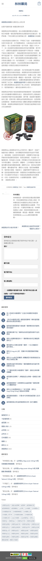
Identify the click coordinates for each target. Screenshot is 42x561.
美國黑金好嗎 (26, 527)
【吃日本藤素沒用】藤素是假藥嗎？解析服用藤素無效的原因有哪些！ (23, 320)
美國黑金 (21, 11)
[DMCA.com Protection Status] (29, 558)
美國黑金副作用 (19, 82)
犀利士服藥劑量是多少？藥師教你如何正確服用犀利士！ (23, 339)
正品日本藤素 (15, 518)
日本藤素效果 (28, 514)
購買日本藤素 (14, 540)
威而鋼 (3, 422)
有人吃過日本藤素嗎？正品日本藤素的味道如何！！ (22, 314)
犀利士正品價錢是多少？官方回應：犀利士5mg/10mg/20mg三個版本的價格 (21, 390)
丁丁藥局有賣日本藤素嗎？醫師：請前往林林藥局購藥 (23, 371)
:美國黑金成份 (6, 505)
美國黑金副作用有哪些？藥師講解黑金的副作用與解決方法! (23, 365)
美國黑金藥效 (15, 537)
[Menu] (2, 3)
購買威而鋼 (5, 540)
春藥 (3, 441)
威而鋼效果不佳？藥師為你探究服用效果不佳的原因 (23, 333)
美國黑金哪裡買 (15, 527)
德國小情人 (5, 426)
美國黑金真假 (24, 533)
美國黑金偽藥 (30, 521)
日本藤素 (4, 437)
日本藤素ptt (35, 508)
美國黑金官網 (35, 527)
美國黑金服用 (34, 530)
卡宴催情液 (5, 419)
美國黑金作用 (21, 521)
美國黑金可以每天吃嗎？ (10, 227)
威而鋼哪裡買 (6, 508)
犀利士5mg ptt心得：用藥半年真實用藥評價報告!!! (22, 352)
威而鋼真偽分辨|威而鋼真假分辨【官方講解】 (22, 402)
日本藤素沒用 (6, 518)
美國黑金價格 (6, 524)
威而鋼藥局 (14, 508)
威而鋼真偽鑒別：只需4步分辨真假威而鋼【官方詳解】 (23, 396)
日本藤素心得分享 (7, 514)
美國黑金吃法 (6, 527)
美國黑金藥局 (6, 537)
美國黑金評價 (24, 537)
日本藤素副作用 (6, 511)
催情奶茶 (4, 415)
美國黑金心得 (6, 530)
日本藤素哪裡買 (17, 511)
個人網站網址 (8, 281)
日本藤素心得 (27, 511)
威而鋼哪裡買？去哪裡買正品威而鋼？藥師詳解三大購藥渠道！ (23, 384)
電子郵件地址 (8, 272)
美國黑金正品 (6, 533)
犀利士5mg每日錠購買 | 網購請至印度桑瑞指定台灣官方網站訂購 (23, 358)
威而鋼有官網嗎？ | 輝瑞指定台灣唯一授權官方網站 (23, 377)
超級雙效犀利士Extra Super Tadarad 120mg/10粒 (19, 492)
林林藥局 (21, 3)
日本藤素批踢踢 (18, 514)
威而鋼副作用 (30, 505)
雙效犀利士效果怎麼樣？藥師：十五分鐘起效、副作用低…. (23, 346)
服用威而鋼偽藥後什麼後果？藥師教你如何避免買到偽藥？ (23, 327)
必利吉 (3, 434)
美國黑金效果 (6, 22)
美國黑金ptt (12, 521)
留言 (6, 246)
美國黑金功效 (35, 524)
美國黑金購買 (34, 537)
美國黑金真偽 (34, 533)
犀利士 (3, 445)
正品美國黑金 (24, 518)
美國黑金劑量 (26, 524)
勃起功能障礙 (15, 505)
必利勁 (3, 430)
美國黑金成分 (15, 530)
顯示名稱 (6, 263)
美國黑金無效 (15, 533)
